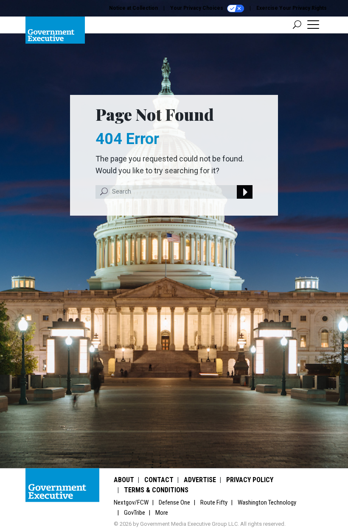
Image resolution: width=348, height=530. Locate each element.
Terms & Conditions (156, 490)
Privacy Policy (249, 480)
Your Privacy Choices (197, 8)
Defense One (174, 502)
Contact (159, 480)
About (124, 480)
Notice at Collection (133, 8)
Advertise (200, 480)
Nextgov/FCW (131, 502)
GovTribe (134, 512)
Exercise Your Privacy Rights (291, 8)
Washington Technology (267, 502)
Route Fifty (213, 502)
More (161, 512)
